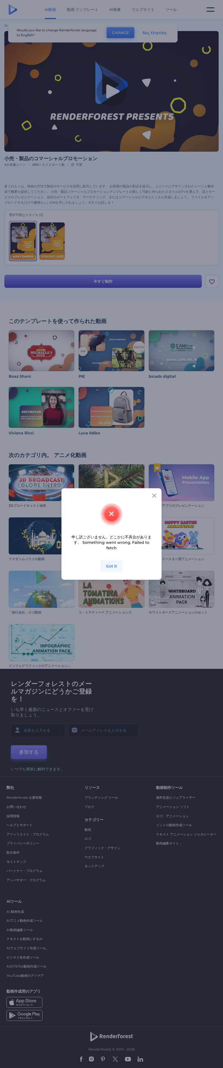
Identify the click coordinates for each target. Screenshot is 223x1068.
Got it (111, 566)
